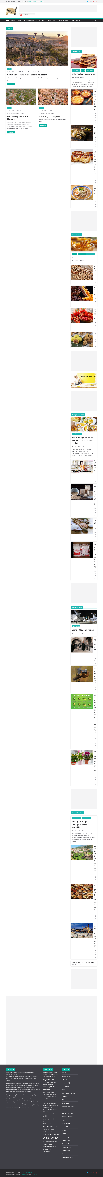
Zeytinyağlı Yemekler (49, 1146)
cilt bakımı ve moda (53, 1074)
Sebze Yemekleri (66, 1123)
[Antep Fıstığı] (82, 275)
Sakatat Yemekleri (48, 1112)
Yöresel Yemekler (63, 20)
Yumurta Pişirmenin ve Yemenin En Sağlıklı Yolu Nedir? (83, 440)
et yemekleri (48, 1079)
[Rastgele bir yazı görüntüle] (95, 20)
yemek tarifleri (51, 1137)
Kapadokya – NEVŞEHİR (50, 116)
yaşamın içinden (55, 1134)
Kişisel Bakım (40, 20)
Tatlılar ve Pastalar (48, 1124)
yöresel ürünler (47, 1144)
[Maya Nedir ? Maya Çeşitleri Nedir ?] (82, 501)
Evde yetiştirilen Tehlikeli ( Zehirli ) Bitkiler (95, 762)
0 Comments (24, 71)
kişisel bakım (51, 1097)
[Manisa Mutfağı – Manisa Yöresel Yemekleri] (82, 864)
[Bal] (84, 244)
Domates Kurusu (95, 314)
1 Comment (23, 111)
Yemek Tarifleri (75, 20)
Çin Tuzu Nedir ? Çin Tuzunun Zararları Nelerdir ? (95, 556)
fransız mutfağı (46, 1082)
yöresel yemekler (50, 1141)
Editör (10, 71)
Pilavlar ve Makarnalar (50, 1109)
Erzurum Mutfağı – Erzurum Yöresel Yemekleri (95, 898)
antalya (55, 1072)
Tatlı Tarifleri (48, 1126)
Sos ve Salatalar (47, 1122)
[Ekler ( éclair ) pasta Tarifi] (84, 61)
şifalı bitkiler (46, 1151)
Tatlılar (83, 70)
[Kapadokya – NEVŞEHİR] (53, 97)
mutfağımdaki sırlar (47, 1107)
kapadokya (43, 113)
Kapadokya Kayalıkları (43, 71)
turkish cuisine (51, 1129)
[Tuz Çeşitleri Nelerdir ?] (82, 529)
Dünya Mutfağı (76, 70)
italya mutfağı (46, 1094)
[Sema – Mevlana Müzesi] (84, 617)
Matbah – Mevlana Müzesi (95, 645)
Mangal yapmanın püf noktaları (50, 1103)
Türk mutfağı (47, 1132)
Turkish (25, 14)
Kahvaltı (74, 254)
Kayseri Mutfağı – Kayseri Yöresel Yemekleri (83, 962)
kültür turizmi (50, 1099)
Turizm (13, 20)
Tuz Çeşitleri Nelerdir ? (95, 525)
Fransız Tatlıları (53, 1082)
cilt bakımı (46, 1074)
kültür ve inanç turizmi (49, 1101)
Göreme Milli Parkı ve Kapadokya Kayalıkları (27, 74)
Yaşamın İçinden (76, 626)
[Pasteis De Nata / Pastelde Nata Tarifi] (82, 166)
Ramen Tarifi (95, 190)
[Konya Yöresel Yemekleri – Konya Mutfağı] (82, 941)
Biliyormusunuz (29, 20)
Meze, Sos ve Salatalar (68, 1106)
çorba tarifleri (47, 1149)
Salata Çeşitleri (46, 1113)
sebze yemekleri (49, 1119)
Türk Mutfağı (51, 20)
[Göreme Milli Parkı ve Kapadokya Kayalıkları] (37, 48)
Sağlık (19, 20)
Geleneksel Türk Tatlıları (48, 1084)
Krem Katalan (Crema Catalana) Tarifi (95, 101)
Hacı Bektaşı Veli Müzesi (14, 113)
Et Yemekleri (65, 1086)
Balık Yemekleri (66, 1073)
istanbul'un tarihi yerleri (48, 1092)
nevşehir (51, 71)
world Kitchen (47, 1134)
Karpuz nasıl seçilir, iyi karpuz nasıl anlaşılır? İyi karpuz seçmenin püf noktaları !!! (95, 716)
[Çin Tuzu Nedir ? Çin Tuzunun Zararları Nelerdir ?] (82, 561)
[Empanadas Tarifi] (82, 136)
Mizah (63, 1110)
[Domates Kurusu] (82, 319)
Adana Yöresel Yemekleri (48, 1072)
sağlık (45, 1116)
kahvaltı (44, 1096)
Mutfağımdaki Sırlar (77, 434)
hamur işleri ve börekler (49, 1088)
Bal (73, 257)
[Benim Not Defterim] (7, 20)
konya (44, 1099)
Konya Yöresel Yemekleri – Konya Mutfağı (95, 935)
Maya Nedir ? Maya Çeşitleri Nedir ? (95, 496)
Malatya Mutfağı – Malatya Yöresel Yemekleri (80, 824)
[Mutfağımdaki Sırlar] (82, 471)
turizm (52, 113)
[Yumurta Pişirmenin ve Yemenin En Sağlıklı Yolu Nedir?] (84, 424)
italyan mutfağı (53, 1094)
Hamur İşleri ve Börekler (68, 1093)
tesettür (55, 1126)
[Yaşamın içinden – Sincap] (82, 679)
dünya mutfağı (50, 1076)
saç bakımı (53, 1114)
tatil (53, 1122)
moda (56, 1105)
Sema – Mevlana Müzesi (83, 629)
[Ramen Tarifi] (82, 196)
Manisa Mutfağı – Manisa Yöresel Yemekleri (95, 859)
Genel (63, 1089)
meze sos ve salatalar (49, 1105)
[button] (81, 20)
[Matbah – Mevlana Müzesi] (82, 651)
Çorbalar (64, 1079)
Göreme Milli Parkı (33, 71)
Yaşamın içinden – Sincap (95, 674)
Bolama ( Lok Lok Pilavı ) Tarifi (36, 1)
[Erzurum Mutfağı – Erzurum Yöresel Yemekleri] (82, 903)
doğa (44, 1076)
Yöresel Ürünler (90, 254)
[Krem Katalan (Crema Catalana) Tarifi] (82, 106)
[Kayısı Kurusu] (82, 296)
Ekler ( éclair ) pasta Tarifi (83, 74)
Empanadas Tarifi (95, 131)
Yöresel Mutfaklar (77, 818)
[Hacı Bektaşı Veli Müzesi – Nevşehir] (21, 97)
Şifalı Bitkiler (65, 1127)
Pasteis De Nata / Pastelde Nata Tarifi (95, 160)
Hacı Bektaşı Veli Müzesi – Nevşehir (19, 117)
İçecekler (64, 1096)
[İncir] (82, 340)
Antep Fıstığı (95, 269)
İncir (95, 334)
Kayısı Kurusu (95, 291)
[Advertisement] (58, 8)
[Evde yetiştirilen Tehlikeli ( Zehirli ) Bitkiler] (82, 768)
